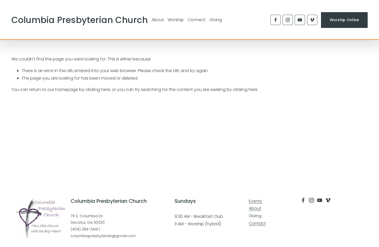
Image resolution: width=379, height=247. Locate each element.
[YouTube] (300, 20)
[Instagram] (288, 20)
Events (255, 201)
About (255, 208)
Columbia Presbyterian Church (79, 20)
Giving (215, 20)
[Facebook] (275, 20)
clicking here (97, 89)
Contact (257, 223)
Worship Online (344, 19)
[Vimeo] (312, 20)
